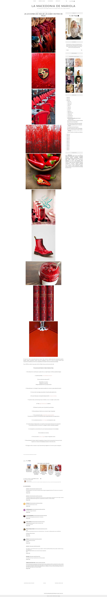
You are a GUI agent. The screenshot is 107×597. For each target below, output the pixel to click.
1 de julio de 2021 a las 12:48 (40, 562)
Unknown (28, 503)
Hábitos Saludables (74, 157)
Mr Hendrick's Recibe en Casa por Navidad (75, 120)
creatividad (72, 163)
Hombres (67, 157)
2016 (67, 135)
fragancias (73, 164)
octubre (69, 114)
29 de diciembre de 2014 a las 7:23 (41, 528)
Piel (66, 159)
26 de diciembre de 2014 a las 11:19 (36, 488)
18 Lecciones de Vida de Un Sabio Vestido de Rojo (74, 130)
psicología (73, 166)
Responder (28, 492)
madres (73, 165)
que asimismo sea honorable (48, 415)
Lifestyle (81, 157)
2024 (67, 146)
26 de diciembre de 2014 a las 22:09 (40, 515)
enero (69, 101)
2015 (67, 134)
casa (82, 161)
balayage (76, 161)
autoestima (73, 161)
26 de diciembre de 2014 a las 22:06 (38, 509)
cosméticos (67, 163)
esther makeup (29, 521)
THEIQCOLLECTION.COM (30, 562)
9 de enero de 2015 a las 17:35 (35, 556)
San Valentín (72, 160)
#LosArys (27, 556)
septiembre (70, 112)
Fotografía (81, 156)
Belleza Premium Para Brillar (72, 121)
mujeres (81, 165)
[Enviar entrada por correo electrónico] (40, 478)
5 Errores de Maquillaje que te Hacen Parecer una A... (74, 119)
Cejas (76, 155)
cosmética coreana (79, 162)
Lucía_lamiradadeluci (30, 515)
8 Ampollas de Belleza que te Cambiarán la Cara (74, 125)
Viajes (82, 160)
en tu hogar (44, 420)
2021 (67, 142)
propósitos (70, 166)
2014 (67, 100)
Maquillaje (67, 158)
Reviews (67, 160)
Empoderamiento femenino (73, 156)
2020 (67, 141)
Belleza (70, 155)
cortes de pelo (72, 162)
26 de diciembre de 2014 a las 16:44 (36, 503)
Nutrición (75, 158)
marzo (69, 104)
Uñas (75, 160)
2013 (67, 98)
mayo (69, 107)
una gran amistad (52, 395)
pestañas (66, 166)
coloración (67, 162)
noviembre (70, 115)
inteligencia (70, 165)
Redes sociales (71, 159)
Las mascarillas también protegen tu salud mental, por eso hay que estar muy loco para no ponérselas (36, 471)
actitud (26, 479)
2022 (67, 144)
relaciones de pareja (79, 166)
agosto (69, 111)
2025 (67, 148)
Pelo (78, 158)
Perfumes (81, 158)
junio (68, 108)
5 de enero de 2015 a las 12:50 (35, 546)
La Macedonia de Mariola (53, 6)
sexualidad (67, 167)
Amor (66, 155)
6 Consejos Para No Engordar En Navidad (74, 123)
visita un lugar (41, 436)
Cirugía (78, 155)
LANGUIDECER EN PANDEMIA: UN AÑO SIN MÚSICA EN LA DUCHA (29, 470)
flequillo (70, 164)
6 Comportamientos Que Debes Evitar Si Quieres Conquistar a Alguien (58, 474)
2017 (67, 137)
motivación (30, 479)
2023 (67, 145)
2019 (67, 139)
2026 (67, 149)
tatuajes (70, 167)
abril (68, 105)
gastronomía (78, 164)
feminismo (67, 164)
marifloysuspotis (29, 509)
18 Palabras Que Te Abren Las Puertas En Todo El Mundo (43, 473)
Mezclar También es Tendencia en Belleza (74, 132)
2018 (67, 138)
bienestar (79, 161)
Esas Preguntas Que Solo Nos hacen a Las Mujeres (50, 473)
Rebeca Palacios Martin (30, 528)
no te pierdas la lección (47, 375)
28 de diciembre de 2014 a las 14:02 (38, 521)
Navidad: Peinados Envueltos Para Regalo (74, 128)
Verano (78, 160)
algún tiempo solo (43, 403)
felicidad (81, 163)
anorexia (70, 161)
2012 (67, 97)
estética (77, 163)
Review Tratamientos (79, 159)
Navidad (71, 158)
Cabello (73, 155)
